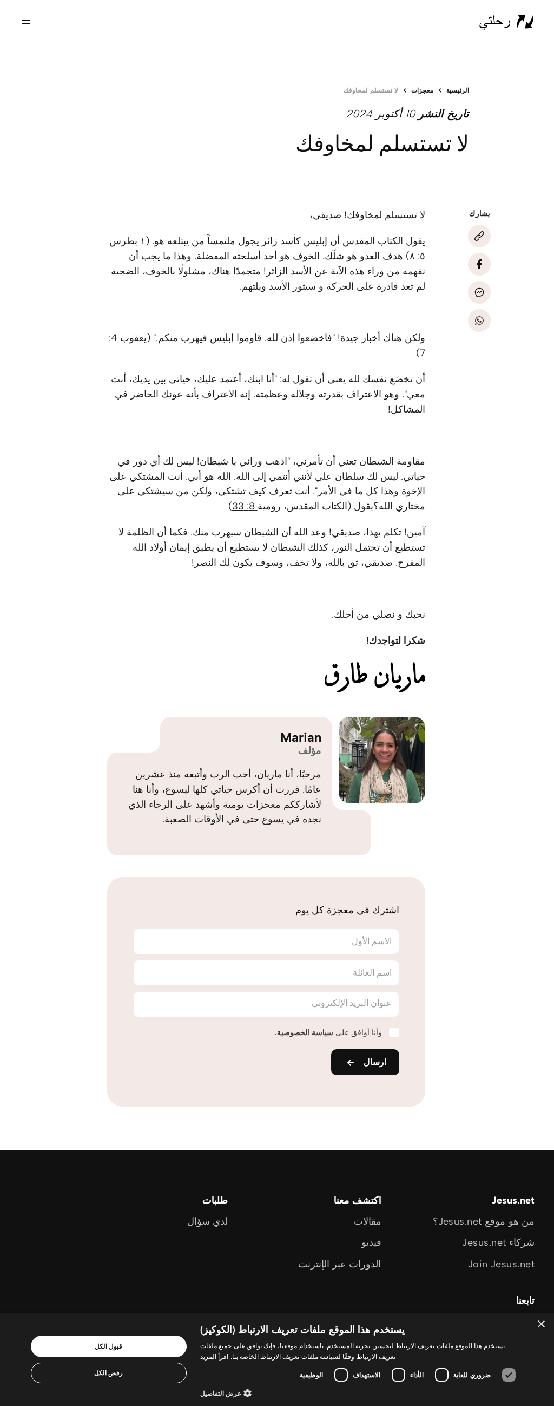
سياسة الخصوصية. (305, 1032)
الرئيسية (457, 90)
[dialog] (277, 1359)
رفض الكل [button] (108, 1372)
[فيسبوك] (479, 264)
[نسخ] (479, 236)
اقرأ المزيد (214, 1356)
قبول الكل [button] (108, 1346)
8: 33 (245, 506)
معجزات (422, 90)
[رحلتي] (506, 21)
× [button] (542, 1324)
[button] (361, 1393)
